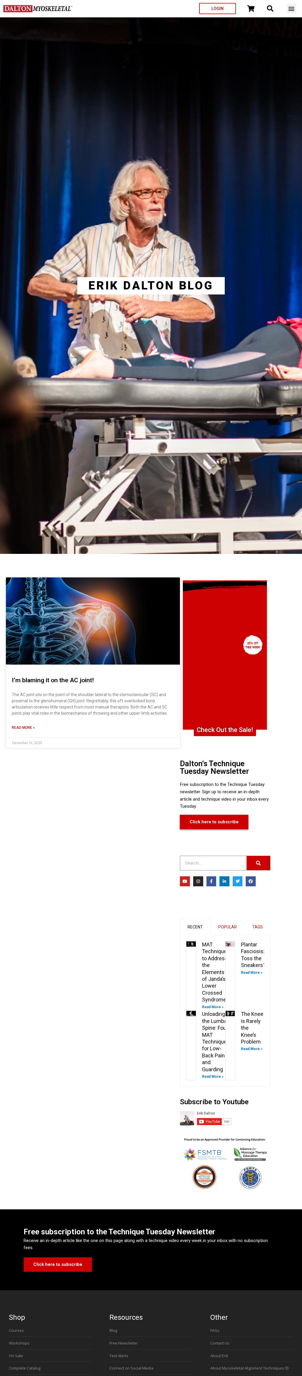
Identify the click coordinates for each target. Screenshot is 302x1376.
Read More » (23, 728)
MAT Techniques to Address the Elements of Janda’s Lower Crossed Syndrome (216, 972)
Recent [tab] (195, 927)
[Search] (258, 863)
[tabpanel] (225, 1011)
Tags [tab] (257, 927)
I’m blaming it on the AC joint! (53, 680)
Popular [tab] (227, 927)
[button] (291, 9)
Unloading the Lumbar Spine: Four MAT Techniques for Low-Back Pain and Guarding (216, 1041)
